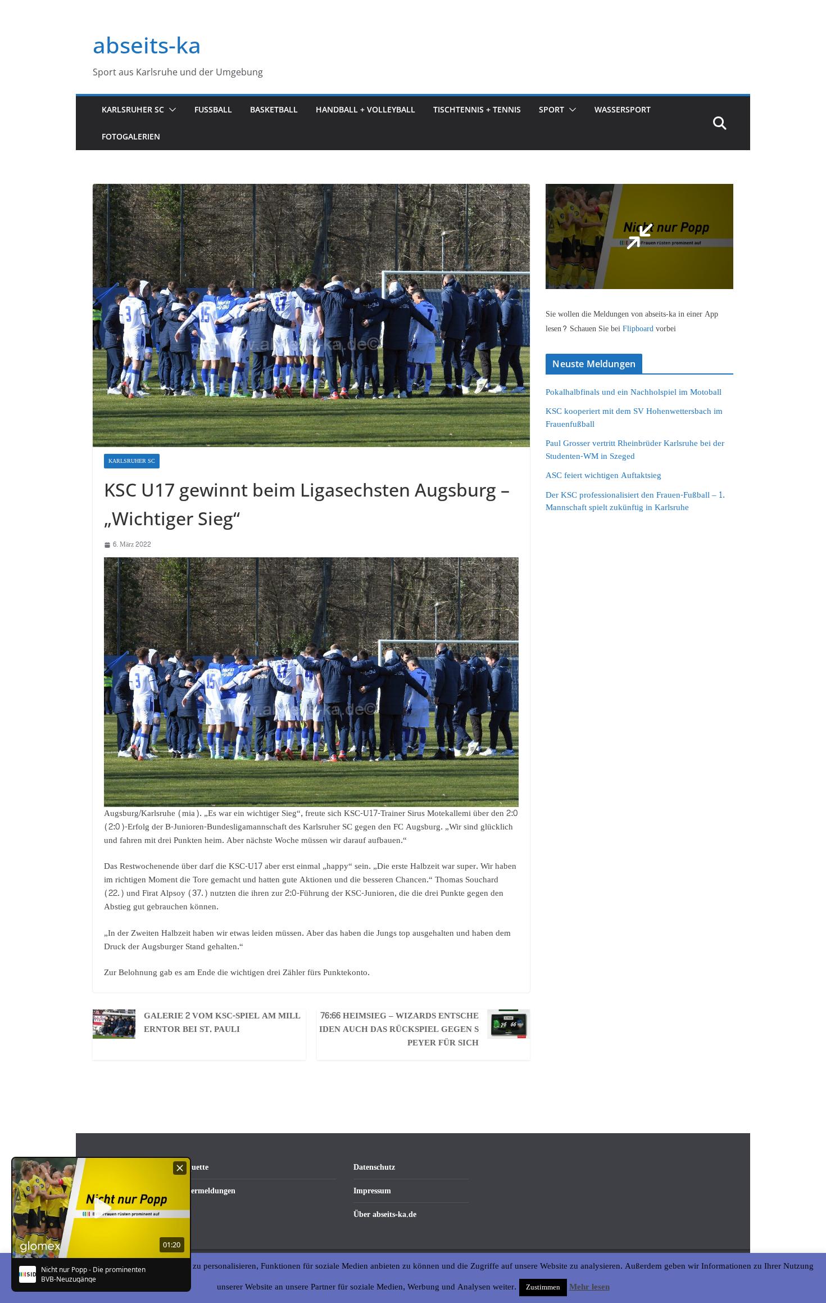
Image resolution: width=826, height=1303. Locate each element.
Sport (551, 109)
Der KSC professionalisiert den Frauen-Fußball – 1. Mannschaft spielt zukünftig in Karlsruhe (635, 502)
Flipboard (639, 329)
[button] (170, 110)
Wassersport (622, 109)
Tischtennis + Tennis (477, 109)
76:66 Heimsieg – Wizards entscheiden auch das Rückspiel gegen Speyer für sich (399, 1029)
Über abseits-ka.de (384, 1214)
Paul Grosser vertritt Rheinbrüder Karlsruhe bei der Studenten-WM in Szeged (635, 450)
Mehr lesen (589, 1287)
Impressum (372, 1191)
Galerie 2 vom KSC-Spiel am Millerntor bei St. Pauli (222, 1022)
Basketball (274, 109)
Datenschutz (374, 1167)
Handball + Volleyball (365, 109)
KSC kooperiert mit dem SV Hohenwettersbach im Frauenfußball (634, 418)
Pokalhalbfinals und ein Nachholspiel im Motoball (633, 392)
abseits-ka (147, 44)
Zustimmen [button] (543, 1287)
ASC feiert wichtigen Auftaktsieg (603, 475)
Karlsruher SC (133, 109)
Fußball (213, 109)
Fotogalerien (131, 136)
